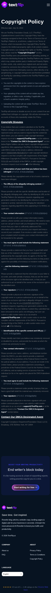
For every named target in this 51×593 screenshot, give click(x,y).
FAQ (3, 555)
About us (5, 550)
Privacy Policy (35, 550)
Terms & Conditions (37, 555)
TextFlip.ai (12, 536)
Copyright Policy (36, 559)
